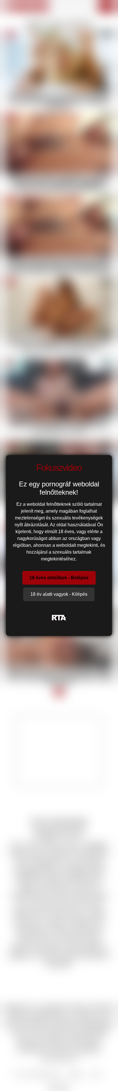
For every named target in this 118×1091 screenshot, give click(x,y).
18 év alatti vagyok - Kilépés (58, 594)
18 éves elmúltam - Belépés (59, 577)
